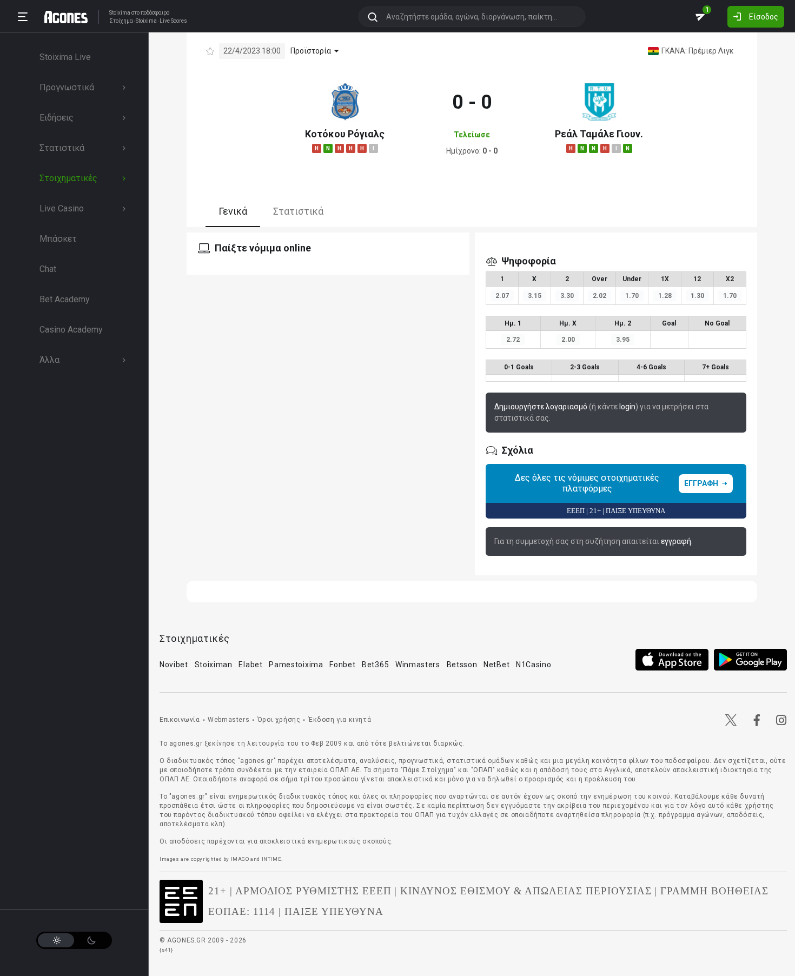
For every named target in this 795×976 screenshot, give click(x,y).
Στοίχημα (121, 21)
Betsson (462, 664)
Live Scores (173, 21)
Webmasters (228, 719)
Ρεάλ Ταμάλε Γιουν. (599, 134)
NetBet (496, 664)
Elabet (250, 664)
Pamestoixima (296, 664)
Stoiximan (214, 664)
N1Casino (534, 664)
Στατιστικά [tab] (298, 211)
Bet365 (375, 664)
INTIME (272, 859)
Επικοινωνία (180, 719)
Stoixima (119, 13)
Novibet (174, 664)
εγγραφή (676, 541)
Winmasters (417, 664)
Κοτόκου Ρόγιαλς (345, 134)
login (627, 406)
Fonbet (342, 664)
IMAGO (240, 859)
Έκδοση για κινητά (339, 719)
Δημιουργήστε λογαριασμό (540, 406)
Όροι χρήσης (279, 719)
